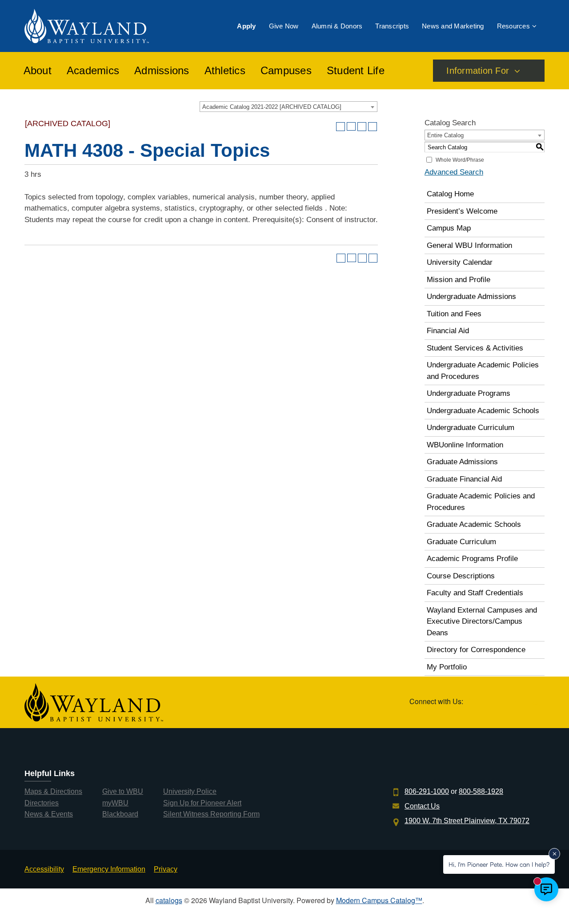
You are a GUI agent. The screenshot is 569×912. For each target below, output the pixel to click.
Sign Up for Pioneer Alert (202, 803)
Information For (477, 70)
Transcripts (392, 26)
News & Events (48, 814)
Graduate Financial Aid (464, 479)
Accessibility (44, 869)
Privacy (165, 869)
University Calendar (460, 262)
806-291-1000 (427, 791)
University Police (189, 791)
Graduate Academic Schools (474, 524)
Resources (513, 26)
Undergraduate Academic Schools (483, 410)
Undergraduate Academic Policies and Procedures (483, 371)
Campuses (286, 70)
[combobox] (288, 106)
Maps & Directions (53, 791)
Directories (41, 803)
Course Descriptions (461, 576)
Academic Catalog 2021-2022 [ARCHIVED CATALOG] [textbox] (271, 107)
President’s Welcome (462, 211)
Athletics (224, 70)
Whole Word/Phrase (460, 160)
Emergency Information (108, 869)
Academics (93, 70)
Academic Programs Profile (472, 558)
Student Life (356, 70)
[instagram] (535, 702)
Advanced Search (454, 172)
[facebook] (493, 702)
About (38, 70)
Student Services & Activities (475, 348)
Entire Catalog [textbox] (445, 135)
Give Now (284, 26)
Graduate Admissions (462, 462)
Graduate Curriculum (461, 542)
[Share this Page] (351, 126)
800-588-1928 (481, 791)
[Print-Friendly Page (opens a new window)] (361, 126)
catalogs (169, 900)
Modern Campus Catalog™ (379, 900)
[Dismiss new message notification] (554, 854)
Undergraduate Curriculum (470, 427)
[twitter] (472, 702)
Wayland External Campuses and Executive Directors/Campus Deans (482, 621)
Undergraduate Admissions (471, 296)
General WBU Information (469, 245)
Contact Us (422, 806)
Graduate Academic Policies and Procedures (481, 502)
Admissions (161, 70)
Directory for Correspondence (476, 649)
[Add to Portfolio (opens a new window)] (340, 126)
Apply (246, 26)
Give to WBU (122, 791)
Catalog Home (450, 194)
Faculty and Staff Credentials (475, 593)
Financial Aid (448, 331)
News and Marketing (453, 26)
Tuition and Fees (454, 314)
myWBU (115, 803)
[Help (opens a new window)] (372, 126)
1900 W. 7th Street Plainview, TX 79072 (467, 820)
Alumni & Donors (337, 26)
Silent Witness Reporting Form (211, 814)
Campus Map (449, 228)
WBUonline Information (465, 445)
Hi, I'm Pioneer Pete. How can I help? (499, 864)
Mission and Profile (458, 279)
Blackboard (120, 814)
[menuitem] (246, 26)
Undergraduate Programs (468, 393)
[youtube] (514, 702)
